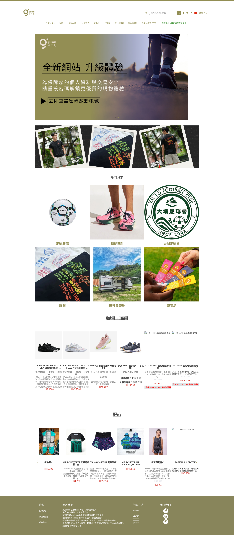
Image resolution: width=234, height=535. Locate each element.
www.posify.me (196, 531)
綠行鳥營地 (119, 23)
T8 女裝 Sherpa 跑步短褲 (103, 462)
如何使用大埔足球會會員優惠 (174, 23)
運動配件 (73, 23)
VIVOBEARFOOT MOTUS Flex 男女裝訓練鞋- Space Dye (76, 367)
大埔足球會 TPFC (149, 23)
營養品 (96, 23)
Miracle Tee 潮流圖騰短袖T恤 (76, 463)
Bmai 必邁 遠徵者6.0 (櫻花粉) (103, 367)
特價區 (107, 23)
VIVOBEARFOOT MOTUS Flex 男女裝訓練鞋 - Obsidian (49, 367)
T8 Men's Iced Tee (185, 462)
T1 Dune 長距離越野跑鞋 (185, 366)
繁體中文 (203, 13)
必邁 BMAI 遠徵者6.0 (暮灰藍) (131, 367)
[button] (115, 117)
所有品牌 (50, 23)
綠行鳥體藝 (133, 23)
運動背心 (48, 462)
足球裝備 (85, 23)
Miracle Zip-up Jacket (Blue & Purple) (130, 463)
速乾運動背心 (157, 462)
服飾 (61, 23)
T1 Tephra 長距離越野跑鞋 (158, 367)
